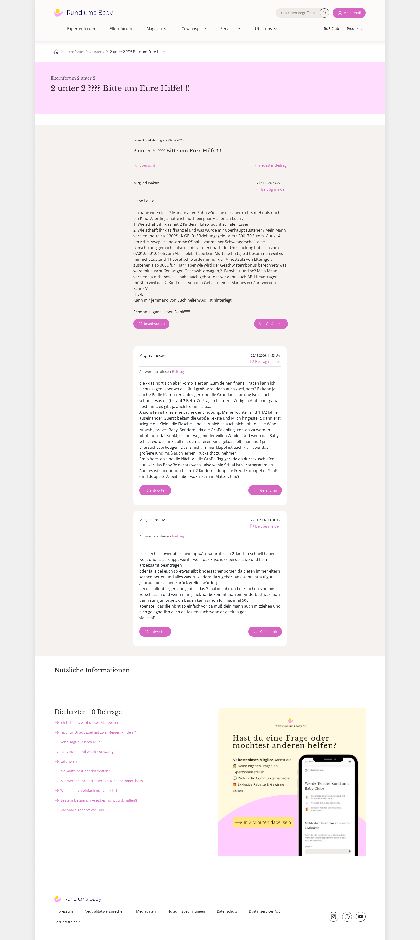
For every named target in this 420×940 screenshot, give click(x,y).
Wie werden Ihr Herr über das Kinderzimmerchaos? (102, 781)
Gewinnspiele (193, 28)
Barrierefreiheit (67, 922)
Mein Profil (352, 12)
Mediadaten (146, 911)
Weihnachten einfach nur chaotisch (89, 790)
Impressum (63, 911)
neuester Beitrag (273, 165)
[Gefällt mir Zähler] (271, 324)
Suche (324, 13)
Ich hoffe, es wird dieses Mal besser (89, 722)
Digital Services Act (264, 911)
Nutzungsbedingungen (186, 911)
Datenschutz (227, 911)
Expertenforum (81, 28)
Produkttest (356, 28)
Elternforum (121, 28)
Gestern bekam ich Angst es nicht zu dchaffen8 (98, 800)
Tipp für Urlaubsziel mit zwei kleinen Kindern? (98, 732)
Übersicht (147, 165)
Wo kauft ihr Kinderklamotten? (85, 771)
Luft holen (68, 761)
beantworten (154, 323)
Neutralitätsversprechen (104, 911)
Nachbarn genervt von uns (82, 810)
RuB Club (331, 28)
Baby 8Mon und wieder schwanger (88, 751)
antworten (158, 490)
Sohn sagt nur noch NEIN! (81, 742)
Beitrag (178, 371)
